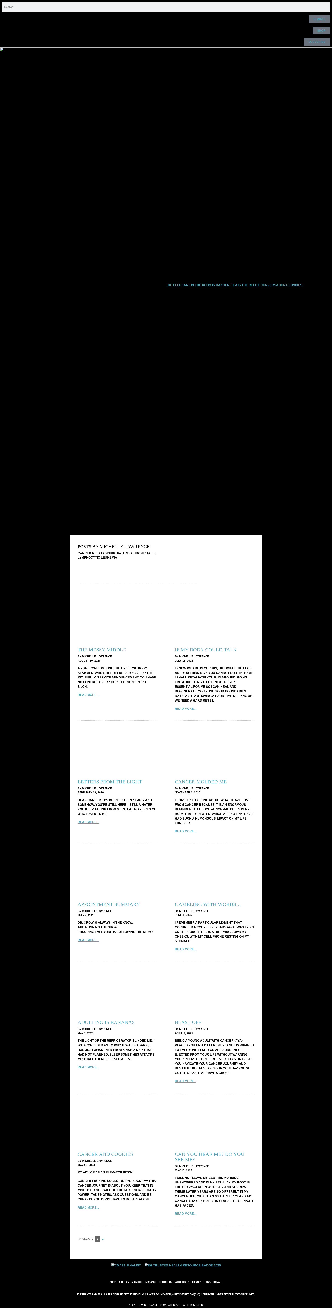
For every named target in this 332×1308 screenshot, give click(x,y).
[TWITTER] (162, 1271)
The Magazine (174, 529)
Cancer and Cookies (105, 1154)
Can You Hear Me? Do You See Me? (209, 1156)
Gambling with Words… (208, 904)
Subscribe (115, 529)
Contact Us (165, 1282)
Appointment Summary (109, 904)
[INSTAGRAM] (170, 1271)
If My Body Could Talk (206, 650)
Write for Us (182, 1282)
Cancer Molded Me (201, 782)
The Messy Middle (102, 650)
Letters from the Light (110, 782)
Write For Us (143, 529)
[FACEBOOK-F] (154, 1271)
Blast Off (188, 1022)
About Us (18, 529)
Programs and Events (78, 529)
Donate (217, 1282)
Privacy (196, 1282)
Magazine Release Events (217, 529)
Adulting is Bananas (106, 1022)
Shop (113, 1282)
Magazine (151, 1282)
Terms (207, 1282)
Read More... (88, 695)
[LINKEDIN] (177, 1271)
